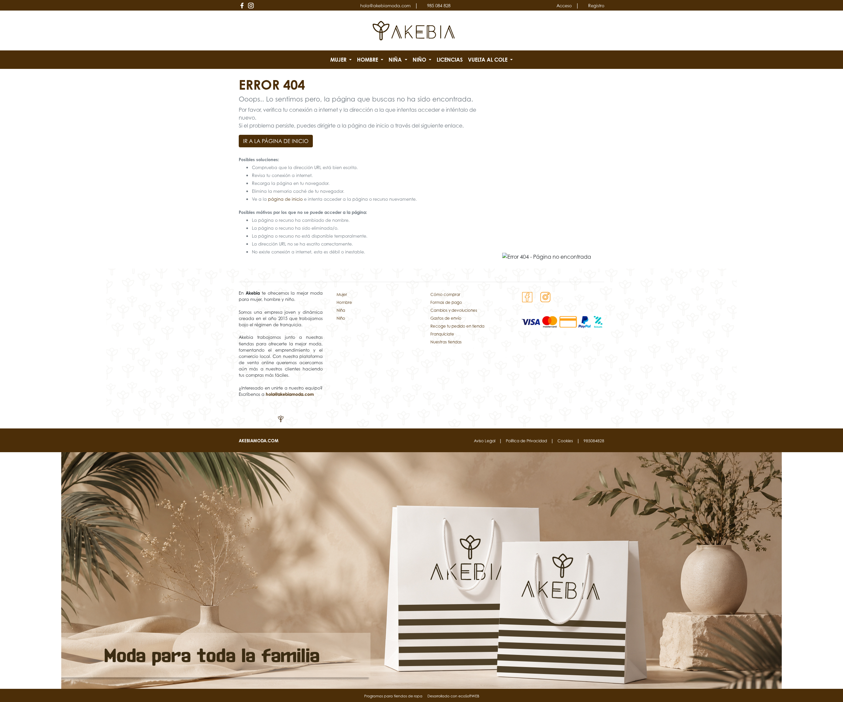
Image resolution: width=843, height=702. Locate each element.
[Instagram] (251, 5)
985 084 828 (438, 5)
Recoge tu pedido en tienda (457, 326)
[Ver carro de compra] (601, 30)
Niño (341, 318)
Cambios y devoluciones (453, 310)
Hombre (344, 302)
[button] (341, 59)
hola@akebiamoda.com (385, 5)
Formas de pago (446, 302)
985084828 (594, 440)
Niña (341, 310)
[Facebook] (242, 5)
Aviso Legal (484, 440)
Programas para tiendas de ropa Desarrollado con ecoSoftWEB (421, 696)
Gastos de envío (445, 318)
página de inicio (285, 199)
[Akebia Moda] (414, 30)
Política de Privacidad (526, 440)
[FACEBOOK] (527, 296)
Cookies (565, 440)
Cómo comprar (445, 294)
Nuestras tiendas (446, 341)
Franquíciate (442, 334)
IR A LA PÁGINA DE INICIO (276, 141)
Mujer (342, 294)
